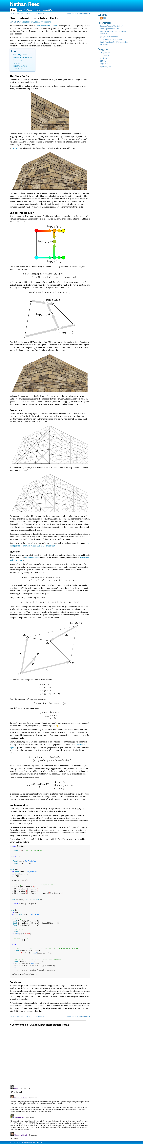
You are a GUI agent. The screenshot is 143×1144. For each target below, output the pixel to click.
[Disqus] (50, 1054)
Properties (17, 60)
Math (37, 22)
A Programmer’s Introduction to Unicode (27, 13)
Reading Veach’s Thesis (109, 29)
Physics (104, 63)
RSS (104, 18)
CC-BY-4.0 (38, 1142)
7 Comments (46, 22)
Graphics (26, 22)
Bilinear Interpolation (22, 57)
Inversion (17, 63)
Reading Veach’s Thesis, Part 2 (112, 26)
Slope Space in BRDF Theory (111, 39)
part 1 (14, 148)
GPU (32, 22)
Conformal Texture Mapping (77, 13)
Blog (13, 10)
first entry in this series (47, 26)
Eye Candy (105, 66)
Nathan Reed (25, 4)
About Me (47, 10)
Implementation (20, 66)
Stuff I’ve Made (25, 10)
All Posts (103, 45)
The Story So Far (20, 54)
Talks (37, 10)
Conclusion (17, 68)
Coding (104, 55)
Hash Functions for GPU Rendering (114, 42)
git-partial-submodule (109, 36)
